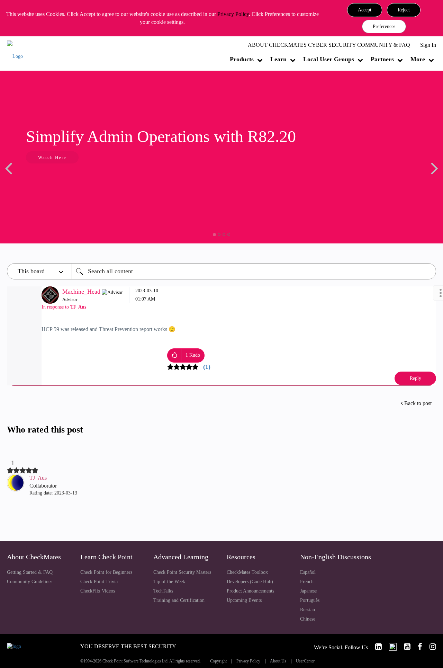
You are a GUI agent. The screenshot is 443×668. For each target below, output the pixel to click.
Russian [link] (307, 609)
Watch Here (41, 157)
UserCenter (305, 661)
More (417, 59)
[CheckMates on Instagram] (430, 646)
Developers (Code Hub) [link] (250, 581)
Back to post (418, 403)
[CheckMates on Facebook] (417, 646)
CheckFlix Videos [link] (97, 591)
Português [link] (309, 600)
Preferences (384, 26)
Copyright (218, 661)
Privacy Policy (233, 14)
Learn (278, 59)
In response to (64, 307)
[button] (364, 10)
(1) (206, 366)
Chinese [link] (307, 619)
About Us (278, 661)
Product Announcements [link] (250, 591)
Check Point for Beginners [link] (106, 572)
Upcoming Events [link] (244, 600)
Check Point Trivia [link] (99, 581)
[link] (375, 646)
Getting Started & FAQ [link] (30, 572)
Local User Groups (328, 59)
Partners (382, 59)
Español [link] (308, 572)
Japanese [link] (308, 591)
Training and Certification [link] (179, 600)
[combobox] (254, 271)
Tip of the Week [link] (169, 581)
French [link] (307, 581)
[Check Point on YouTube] (404, 646)
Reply (415, 378)
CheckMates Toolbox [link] (247, 572)
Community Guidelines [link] (29, 581)
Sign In (428, 45)
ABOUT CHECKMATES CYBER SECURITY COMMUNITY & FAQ (329, 45)
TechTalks (163, 591)
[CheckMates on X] (390, 646)
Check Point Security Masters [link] (182, 572)
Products (242, 59)
